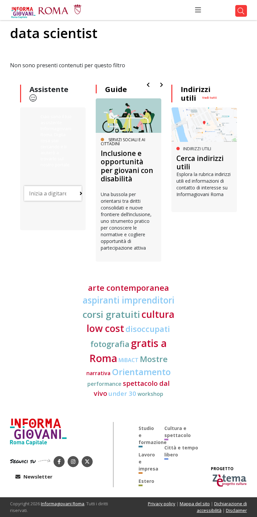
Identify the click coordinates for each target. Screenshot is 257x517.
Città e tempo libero (181, 451)
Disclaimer (236, 510)
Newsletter (37, 476)
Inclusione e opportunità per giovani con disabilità (127, 166)
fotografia (110, 343)
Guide (116, 89)
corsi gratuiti (111, 314)
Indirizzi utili (195, 93)
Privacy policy (161, 504)
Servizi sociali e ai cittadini (123, 142)
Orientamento (141, 372)
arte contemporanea (128, 287)
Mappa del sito (195, 504)
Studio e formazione (147, 435)
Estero (146, 481)
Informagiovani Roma (62, 504)
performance (104, 383)
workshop (150, 394)
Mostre (154, 358)
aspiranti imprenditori (128, 300)
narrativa (98, 373)
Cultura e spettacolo (177, 431)
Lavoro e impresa (147, 461)
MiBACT (128, 360)
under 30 (122, 393)
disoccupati (147, 329)
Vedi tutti (209, 97)
